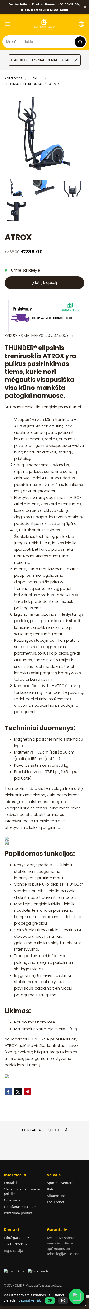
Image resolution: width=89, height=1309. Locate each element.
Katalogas (14, 78)
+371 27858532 (16, 1244)
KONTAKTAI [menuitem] (32, 1130)
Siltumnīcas (56, 1195)
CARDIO (36, 78)
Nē (63, 1300)
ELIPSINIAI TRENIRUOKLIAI (23, 83)
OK (50, 1300)
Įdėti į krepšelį (44, 282)
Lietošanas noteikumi (20, 1206)
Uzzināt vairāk (29, 1300)
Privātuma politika (18, 1213)
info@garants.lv (16, 1237)
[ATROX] (16, 188)
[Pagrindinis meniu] (7, 24)
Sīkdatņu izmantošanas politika (22, 1191)
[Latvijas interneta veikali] (14, 1273)
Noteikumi (12, 1200)
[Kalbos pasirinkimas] (81, 24)
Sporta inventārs (60, 1182)
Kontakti (10, 1182)
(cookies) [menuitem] (57, 1130)
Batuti (51, 1189)
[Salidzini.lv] (38, 1273)
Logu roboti (56, 1202)
